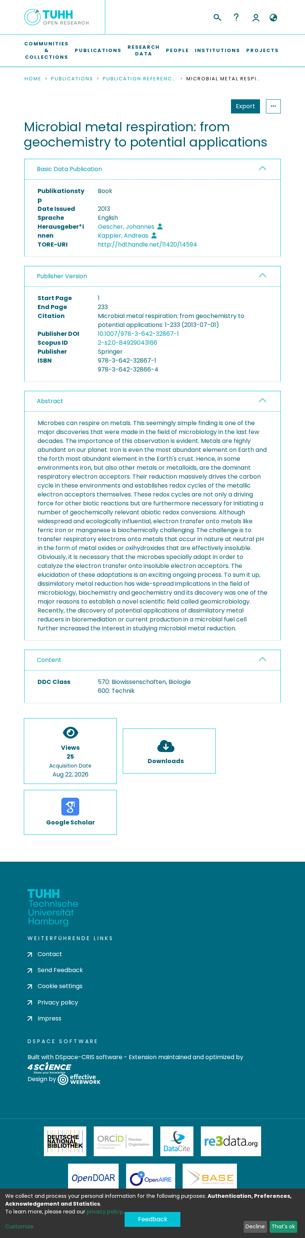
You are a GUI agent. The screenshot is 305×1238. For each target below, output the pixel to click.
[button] (273, 17)
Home (33, 78)
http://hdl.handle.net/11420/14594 (147, 244)
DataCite (177, 1141)
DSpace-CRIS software (88, 1057)
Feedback (152, 1219)
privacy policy (104, 1211)
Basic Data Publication (69, 169)
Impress (49, 1018)
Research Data (144, 50)
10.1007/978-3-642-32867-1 (138, 333)
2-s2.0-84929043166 (127, 342)
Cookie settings (60, 986)
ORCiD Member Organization (123, 1141)
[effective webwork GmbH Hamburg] (79, 1079)
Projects (262, 50)
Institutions (217, 50)
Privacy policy (58, 1002)
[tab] (152, 169)
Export (245, 106)
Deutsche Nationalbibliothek (65, 1141)
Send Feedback (60, 970)
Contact (50, 954)
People (177, 50)
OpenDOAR (93, 1178)
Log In (256, 17)
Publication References (140, 78)
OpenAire (150, 1178)
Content (49, 660)
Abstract (50, 401)
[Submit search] (217, 16)
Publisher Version (62, 276)
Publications (98, 50)
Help (236, 17)
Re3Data (231, 1141)
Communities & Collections (46, 50)
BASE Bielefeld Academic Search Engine (209, 1178)
